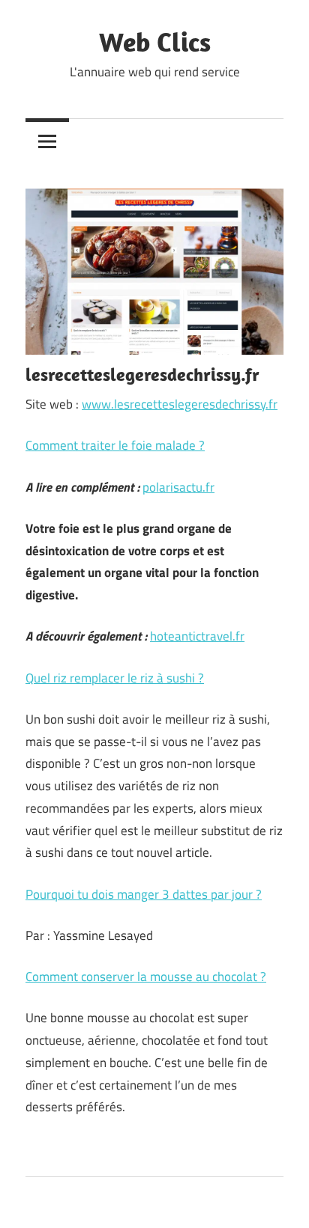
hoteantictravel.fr (197, 636)
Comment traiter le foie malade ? (115, 445)
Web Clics (155, 41)
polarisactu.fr (178, 487)
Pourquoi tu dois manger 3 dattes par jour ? (144, 894)
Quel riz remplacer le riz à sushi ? (115, 678)
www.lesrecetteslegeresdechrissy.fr (180, 404)
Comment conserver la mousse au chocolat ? (146, 976)
